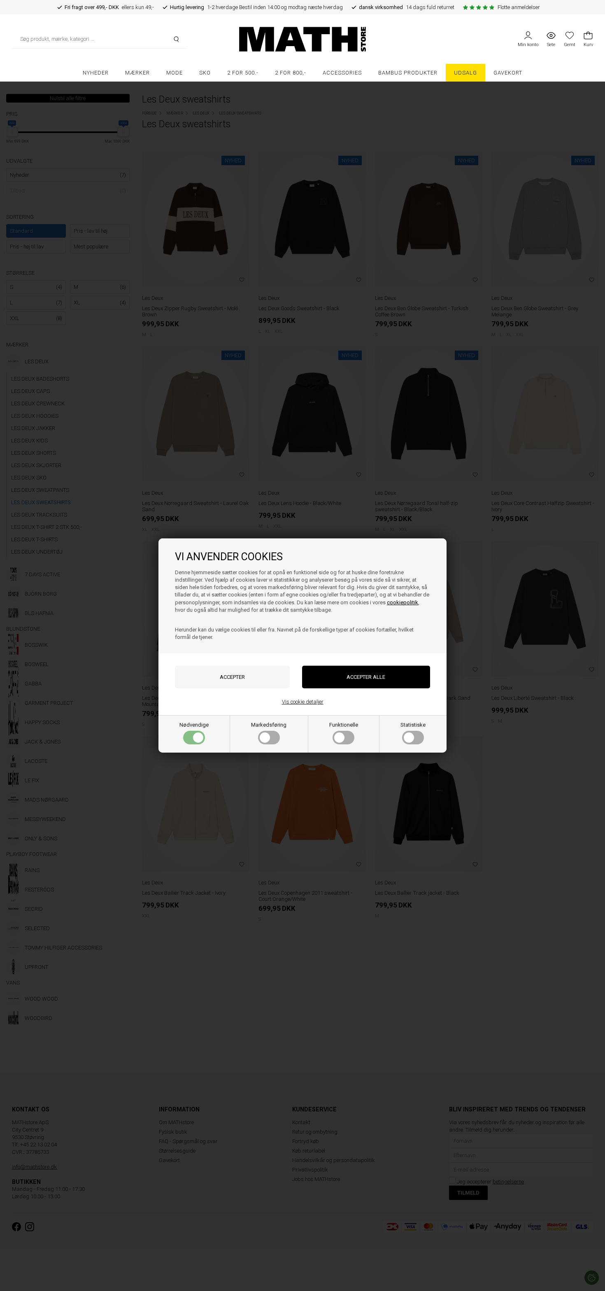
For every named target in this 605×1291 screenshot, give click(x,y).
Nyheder (96, 73)
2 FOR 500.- (242, 73)
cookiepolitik (402, 602)
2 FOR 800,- (290, 73)
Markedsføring (268, 725)
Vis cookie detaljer (302, 702)
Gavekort (507, 73)
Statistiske (413, 725)
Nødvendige (194, 725)
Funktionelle (343, 725)
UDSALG (465, 73)
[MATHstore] (302, 39)
